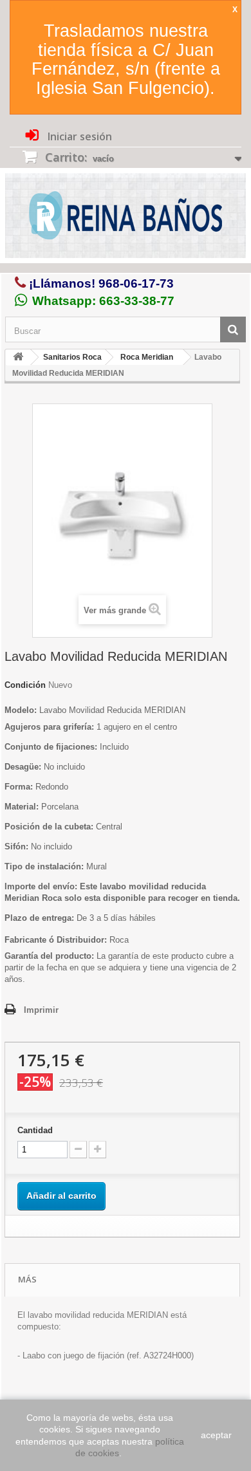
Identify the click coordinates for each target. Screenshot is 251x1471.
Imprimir (41, 1010)
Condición (25, 685)
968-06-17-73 (136, 283)
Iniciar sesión (78, 136)
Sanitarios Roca (72, 357)
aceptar (216, 1435)
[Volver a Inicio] (18, 357)
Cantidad (35, 1130)
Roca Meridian (146, 357)
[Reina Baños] (125, 218)
